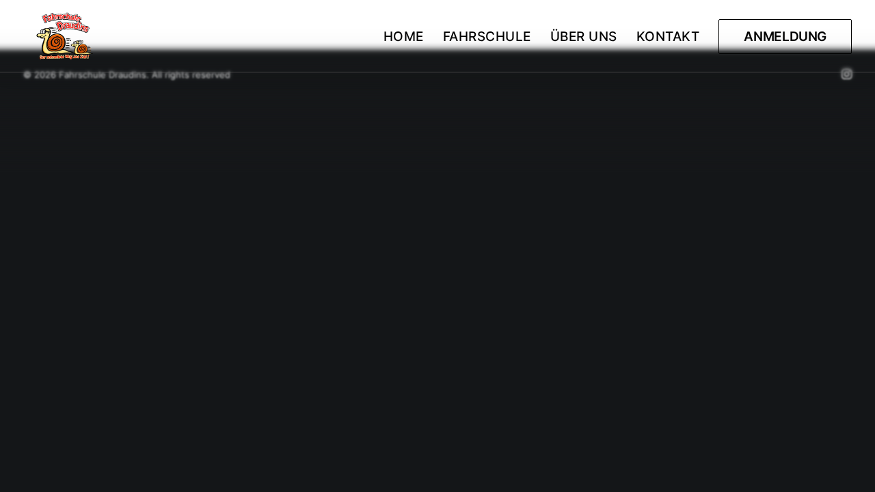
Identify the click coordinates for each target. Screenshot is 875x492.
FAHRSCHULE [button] (487, 36)
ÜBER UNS (583, 36)
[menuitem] (408, 36)
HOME (403, 36)
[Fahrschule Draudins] (65, 36)
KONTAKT (668, 36)
